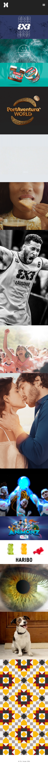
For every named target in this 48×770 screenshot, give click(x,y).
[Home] (5, 6)
